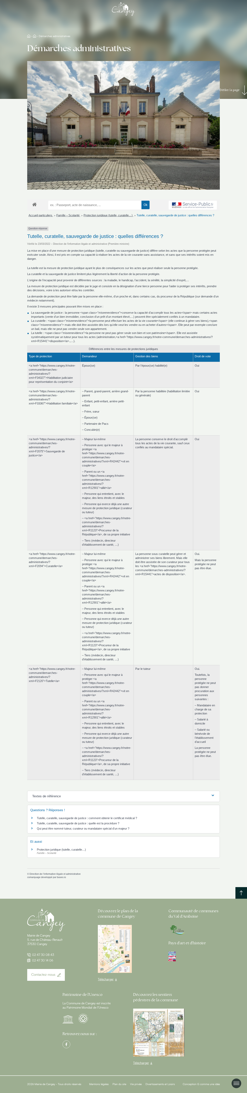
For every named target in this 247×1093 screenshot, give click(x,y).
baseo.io (61, 877)
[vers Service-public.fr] (193, 205)
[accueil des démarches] (34, 204)
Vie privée (136, 1084)
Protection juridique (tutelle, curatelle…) (108, 215)
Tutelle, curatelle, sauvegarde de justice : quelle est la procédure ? (78, 823)
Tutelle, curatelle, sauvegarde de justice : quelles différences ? (175, 215)
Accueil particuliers (41, 215)
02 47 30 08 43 (43, 954)
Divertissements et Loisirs (160, 1084)
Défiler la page (230, 90)
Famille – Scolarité (68, 215)
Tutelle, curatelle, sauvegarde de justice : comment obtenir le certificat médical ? (87, 818)
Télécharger (106, 979)
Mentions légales (99, 1084)
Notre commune (34, 36)
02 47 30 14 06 (42, 960)
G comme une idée (208, 1084)
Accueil (28, 36)
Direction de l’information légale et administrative (55, 874)
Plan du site (119, 1084)
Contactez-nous (43, 975)
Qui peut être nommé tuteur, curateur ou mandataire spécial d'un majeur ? (83, 828)
